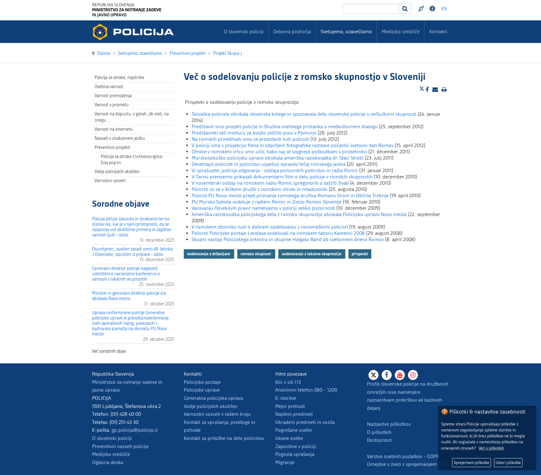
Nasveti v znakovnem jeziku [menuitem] (120, 138)
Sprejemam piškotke (471, 462)
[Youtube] (400, 375)
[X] (373, 375)
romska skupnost (256, 253)
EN (444, 9)
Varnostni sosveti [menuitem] (110, 180)
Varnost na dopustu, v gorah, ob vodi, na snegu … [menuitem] (132, 117)
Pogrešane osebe (293, 430)
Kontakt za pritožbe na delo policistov (224, 438)
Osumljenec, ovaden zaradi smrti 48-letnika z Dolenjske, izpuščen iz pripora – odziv (132, 251)
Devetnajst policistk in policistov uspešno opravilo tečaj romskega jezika (268, 164)
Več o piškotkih (491, 448)
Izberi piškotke (508, 462)
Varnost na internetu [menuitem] (114, 129)
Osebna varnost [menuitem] (109, 86)
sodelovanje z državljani (209, 253)
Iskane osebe (289, 438)
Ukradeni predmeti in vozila (305, 422)
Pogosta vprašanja (294, 454)
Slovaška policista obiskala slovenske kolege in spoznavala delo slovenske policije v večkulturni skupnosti (304, 114)
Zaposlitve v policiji (295, 446)
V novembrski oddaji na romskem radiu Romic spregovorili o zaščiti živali (270, 183)
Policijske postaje (202, 382)
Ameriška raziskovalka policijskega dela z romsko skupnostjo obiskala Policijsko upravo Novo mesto (299, 214)
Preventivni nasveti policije (120, 446)
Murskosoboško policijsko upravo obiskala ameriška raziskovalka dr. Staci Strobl (277, 158)
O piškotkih (379, 432)
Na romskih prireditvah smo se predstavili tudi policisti (250, 139)
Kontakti (438, 31)
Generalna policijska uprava (213, 398)
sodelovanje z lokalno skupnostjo (312, 253)
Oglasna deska (107, 462)
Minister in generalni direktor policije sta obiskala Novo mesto (129, 296)
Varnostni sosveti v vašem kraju (217, 414)
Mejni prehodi (290, 406)
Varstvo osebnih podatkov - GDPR (403, 456)
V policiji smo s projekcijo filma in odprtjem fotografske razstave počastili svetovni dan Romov (293, 145)
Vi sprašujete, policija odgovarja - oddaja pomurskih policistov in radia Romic (275, 170)
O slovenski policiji (112, 438)
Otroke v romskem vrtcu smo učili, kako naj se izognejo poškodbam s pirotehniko (279, 152)
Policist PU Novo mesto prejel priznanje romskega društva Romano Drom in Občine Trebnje (290, 195)
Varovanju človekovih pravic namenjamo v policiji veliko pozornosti (263, 208)
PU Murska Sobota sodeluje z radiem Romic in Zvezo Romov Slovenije (267, 202)
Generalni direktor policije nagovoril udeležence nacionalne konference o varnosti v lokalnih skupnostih (126, 274)
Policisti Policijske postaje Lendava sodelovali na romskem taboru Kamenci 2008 (278, 233)
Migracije (284, 462)
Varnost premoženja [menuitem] (113, 95)
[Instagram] (413, 375)
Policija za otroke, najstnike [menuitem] (119, 77)
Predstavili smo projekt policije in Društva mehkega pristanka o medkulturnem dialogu (285, 126)
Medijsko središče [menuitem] (401, 31)
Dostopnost (433, 9)
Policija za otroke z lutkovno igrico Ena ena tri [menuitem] (131, 160)
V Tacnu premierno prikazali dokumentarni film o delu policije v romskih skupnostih (282, 177)
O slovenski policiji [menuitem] (244, 31)
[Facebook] (387, 375)
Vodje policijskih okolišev (210, 406)
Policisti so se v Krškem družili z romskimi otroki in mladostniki (259, 189)
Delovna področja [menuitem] (292, 31)
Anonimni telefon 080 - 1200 (306, 390)
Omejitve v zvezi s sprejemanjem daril (407, 464)
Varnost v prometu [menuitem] (112, 105)
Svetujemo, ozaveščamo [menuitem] (346, 31)
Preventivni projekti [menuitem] (112, 147)
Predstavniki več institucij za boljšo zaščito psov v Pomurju (254, 133)
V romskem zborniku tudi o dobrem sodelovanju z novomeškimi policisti (270, 227)
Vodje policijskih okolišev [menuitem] (117, 171)
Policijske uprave (202, 390)
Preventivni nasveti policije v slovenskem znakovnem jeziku (422, 9)
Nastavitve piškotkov (389, 424)
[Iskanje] (405, 9)
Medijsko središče (111, 454)
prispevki (360, 253)
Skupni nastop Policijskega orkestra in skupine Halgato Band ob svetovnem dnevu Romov (288, 239)
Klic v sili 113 (288, 382)
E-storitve (285, 398)
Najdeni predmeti (294, 414)
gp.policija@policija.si (134, 430)
